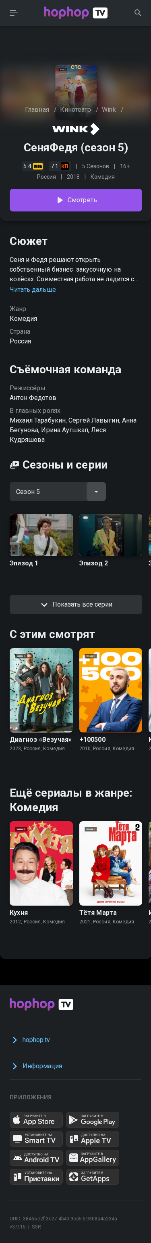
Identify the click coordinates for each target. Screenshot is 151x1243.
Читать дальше (33, 289)
